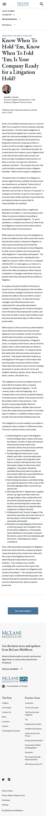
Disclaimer (6, 800)
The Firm (7, 697)
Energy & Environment (34, 740)
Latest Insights (8, 11)
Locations (6, 721)
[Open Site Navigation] (4, 4)
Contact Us (6, 712)
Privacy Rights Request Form (13, 795)
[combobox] (22, 19)
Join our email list (12, 669)
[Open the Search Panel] (41, 4)
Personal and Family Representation (33, 758)
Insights (5, 703)
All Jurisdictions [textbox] (9, 19)
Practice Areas (32, 697)
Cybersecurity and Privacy (32, 734)
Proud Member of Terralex (17, 686)
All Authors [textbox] (7, 25)
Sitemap (5, 805)
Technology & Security (11, 731)
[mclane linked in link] (9, 779)
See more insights (23, 611)
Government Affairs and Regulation (33, 746)
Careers (5, 726)
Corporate (29, 703)
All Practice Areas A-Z (34, 764)
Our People (6, 707)
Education (29, 752)
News (4, 717)
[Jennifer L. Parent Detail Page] (6, 89)
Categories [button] (7, 14)
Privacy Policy (7, 791)
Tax (26, 719)
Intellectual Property (33, 729)
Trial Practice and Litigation (17, 36)
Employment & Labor (33, 724)
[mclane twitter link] (3, 779)
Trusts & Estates (32, 707)
